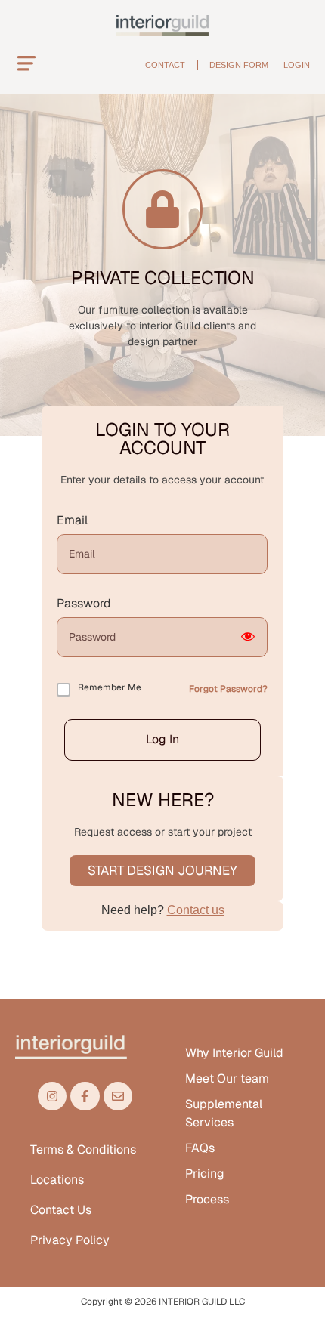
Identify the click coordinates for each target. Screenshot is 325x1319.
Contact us (195, 910)
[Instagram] (52, 1096)
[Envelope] (118, 1096)
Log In (162, 739)
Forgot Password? (228, 689)
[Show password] (248, 637)
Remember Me (109, 687)
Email (72, 520)
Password (84, 604)
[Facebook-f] (84, 1096)
